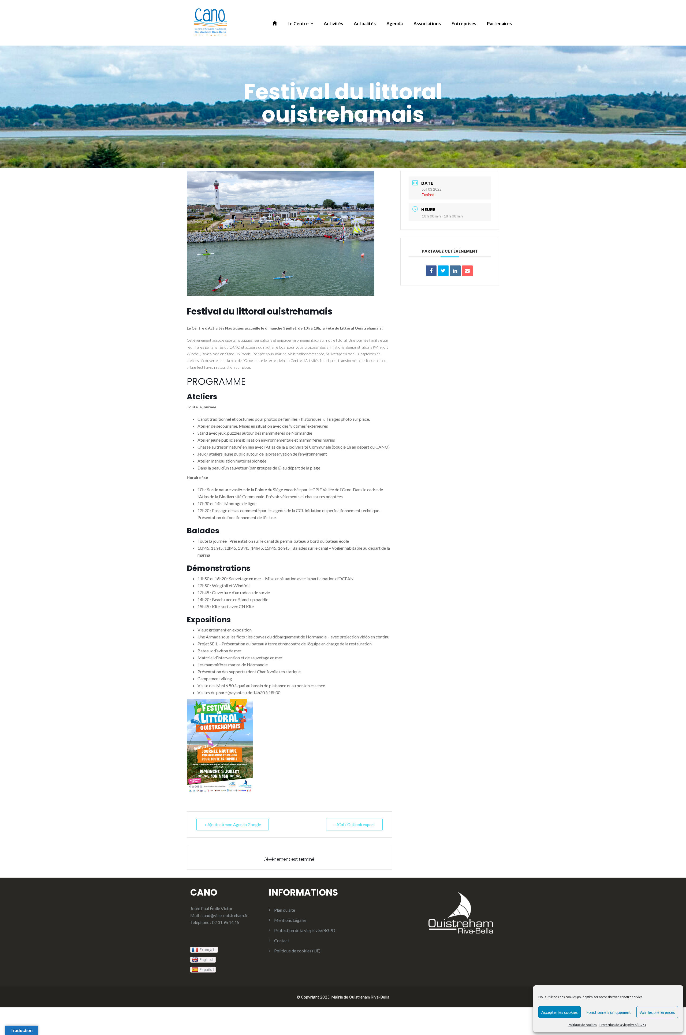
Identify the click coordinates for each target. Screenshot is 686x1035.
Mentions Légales (290, 920)
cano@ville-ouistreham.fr (225, 915)
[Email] (467, 270)
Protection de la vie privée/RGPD (622, 1025)
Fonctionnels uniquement (608, 1012)
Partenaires (499, 23)
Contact (281, 940)
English (206, 960)
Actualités (365, 23)
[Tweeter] (443, 270)
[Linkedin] (455, 270)
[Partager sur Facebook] (431, 270)
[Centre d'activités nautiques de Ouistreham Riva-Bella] (210, 22)
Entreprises (464, 23)
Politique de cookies (582, 1025)
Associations (427, 23)
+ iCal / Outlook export (354, 824)
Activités (333, 23)
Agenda (394, 23)
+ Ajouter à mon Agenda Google (232, 824)
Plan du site (284, 909)
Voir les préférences (657, 1012)
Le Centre (298, 23)
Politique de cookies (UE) (297, 950)
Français (208, 950)
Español (206, 969)
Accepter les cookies (559, 1012)
